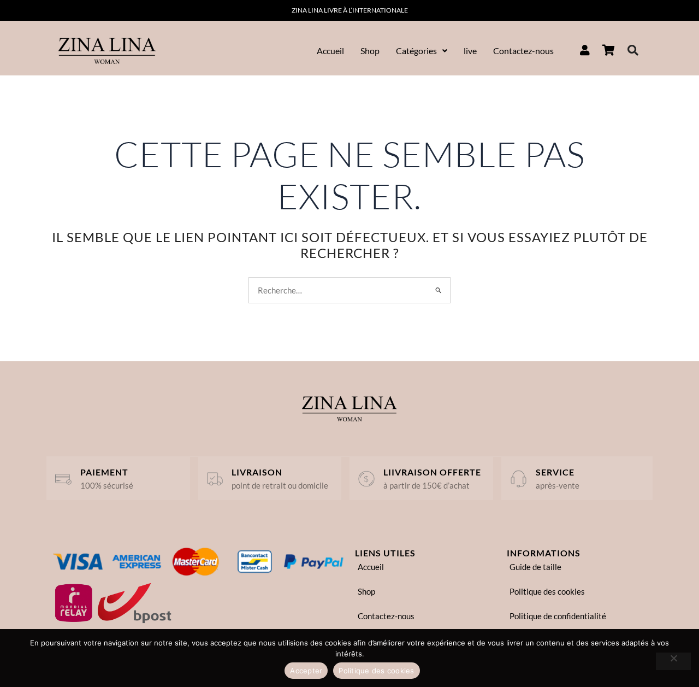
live (470, 50)
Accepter (306, 670)
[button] (421, 50)
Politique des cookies (547, 591)
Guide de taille (535, 567)
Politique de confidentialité (558, 616)
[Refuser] (673, 661)
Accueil (330, 50)
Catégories (416, 50)
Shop (370, 50)
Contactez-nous (523, 50)
